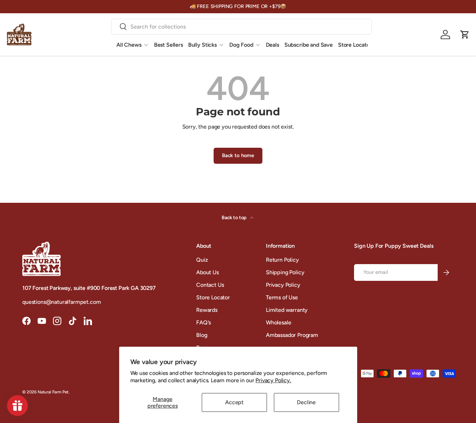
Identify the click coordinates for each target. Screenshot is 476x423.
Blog (201, 335)
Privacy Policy (283, 285)
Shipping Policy (285, 272)
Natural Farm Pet (53, 392)
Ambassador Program (292, 335)
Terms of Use (282, 297)
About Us (207, 272)
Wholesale (278, 322)
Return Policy (282, 259)
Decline (306, 402)
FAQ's (203, 322)
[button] (465, 34)
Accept (234, 402)
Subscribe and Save (308, 44)
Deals (272, 44)
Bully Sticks (202, 44)
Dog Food (241, 44)
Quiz (202, 259)
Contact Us (210, 285)
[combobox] (241, 26)
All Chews (128, 44)
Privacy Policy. (273, 380)
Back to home (238, 155)
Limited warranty (287, 310)
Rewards (206, 310)
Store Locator (355, 44)
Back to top (234, 218)
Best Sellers (168, 44)
